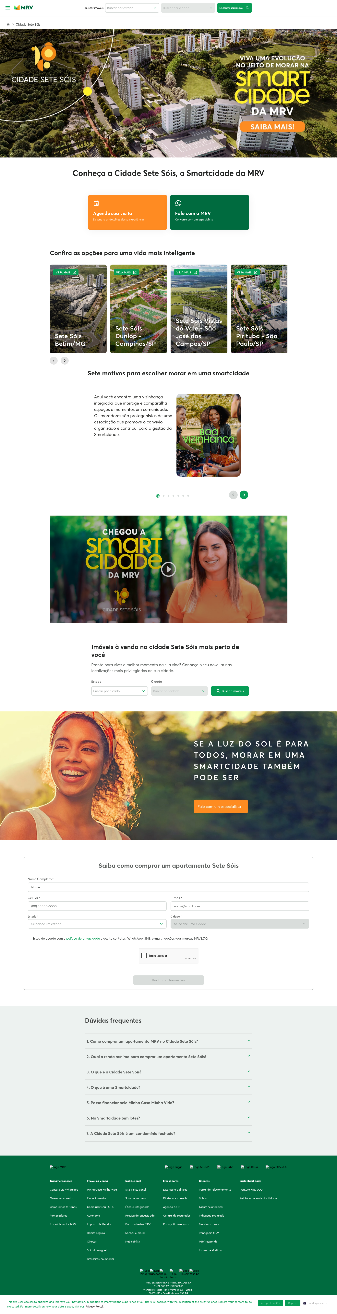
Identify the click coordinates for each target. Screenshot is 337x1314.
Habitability (132, 1241)
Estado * (33, 916)
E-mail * (176, 898)
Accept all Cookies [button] (270, 1303)
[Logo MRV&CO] (276, 1167)
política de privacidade (83, 938)
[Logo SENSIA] (200, 1167)
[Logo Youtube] (193, 1272)
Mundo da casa (209, 1224)
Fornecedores (58, 1215)
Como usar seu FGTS (100, 1207)
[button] (168, 93)
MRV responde (208, 1241)
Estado (96, 681)
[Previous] (233, 495)
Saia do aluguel (96, 1250)
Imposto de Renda (99, 1224)
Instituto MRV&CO (251, 1189)
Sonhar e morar (135, 1233)
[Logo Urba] (225, 1167)
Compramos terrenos (63, 1207)
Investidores (171, 1181)
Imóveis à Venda (97, 1181)
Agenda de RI (172, 1207)
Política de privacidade (140, 1215)
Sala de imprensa (136, 1198)
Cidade (156, 681)
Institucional (133, 1181)
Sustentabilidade (250, 1181)
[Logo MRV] (58, 1167)
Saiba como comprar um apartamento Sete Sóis (169, 865)
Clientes (204, 1181)
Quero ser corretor (61, 1198)
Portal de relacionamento (215, 1189)
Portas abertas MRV (137, 1224)
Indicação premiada (211, 1215)
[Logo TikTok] (163, 1274)
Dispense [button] (292, 1303)
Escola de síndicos (210, 1250)
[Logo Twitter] (173, 1274)
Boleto (203, 1198)
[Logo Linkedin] (183, 1272)
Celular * (34, 898)
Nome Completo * (41, 879)
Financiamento (96, 1198)
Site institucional (135, 1189)
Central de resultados (176, 1215)
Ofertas (92, 1241)
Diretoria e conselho (175, 1198)
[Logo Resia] (249, 1167)
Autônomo (93, 1215)
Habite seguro (96, 1233)
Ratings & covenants (176, 1224)
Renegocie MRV (209, 1233)
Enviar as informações (168, 980)
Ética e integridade (137, 1207)
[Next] (244, 495)
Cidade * (176, 916)
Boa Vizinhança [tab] (158, 496)
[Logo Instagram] (144, 1272)
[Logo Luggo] (173, 1167)
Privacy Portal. (94, 1306)
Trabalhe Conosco (61, 1181)
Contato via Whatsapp (64, 1189)
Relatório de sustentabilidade (258, 1198)
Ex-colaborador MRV (63, 1224)
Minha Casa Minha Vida (102, 1189)
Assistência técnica (211, 1207)
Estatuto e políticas (175, 1189)
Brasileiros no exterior (100, 1259)
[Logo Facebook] (154, 1272)
